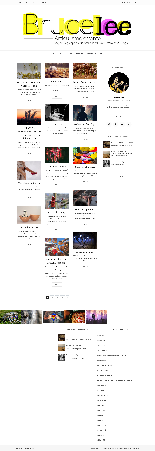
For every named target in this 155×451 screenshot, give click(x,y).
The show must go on (118, 161)
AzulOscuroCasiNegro (84, 124)
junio (101, 410)
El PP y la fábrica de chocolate (122, 142)
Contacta (44, 2)
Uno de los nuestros (29, 227)
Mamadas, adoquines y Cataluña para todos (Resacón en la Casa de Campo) (57, 264)
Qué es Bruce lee (31, 2)
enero (101, 435)
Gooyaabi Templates (132, 448)
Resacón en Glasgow (118, 152)
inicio (53, 54)
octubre (102, 390)
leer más (29, 100)
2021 (100, 336)
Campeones (57, 81)
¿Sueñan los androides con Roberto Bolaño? (57, 168)
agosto (101, 400)
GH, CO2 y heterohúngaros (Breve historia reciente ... (117, 380)
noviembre (103, 385)
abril (100, 420)
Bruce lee (31, 448)
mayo (101, 415)
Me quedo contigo (57, 212)
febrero (101, 430)
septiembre (103, 395)
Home (20, 2)
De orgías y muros (84, 252)
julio (100, 405)
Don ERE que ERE (85, 209)
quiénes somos (66, 54)
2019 (100, 345)
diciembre (102, 350)
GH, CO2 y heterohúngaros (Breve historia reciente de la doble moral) (29, 133)
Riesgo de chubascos (84, 167)
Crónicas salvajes (94, 54)
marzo (101, 425)
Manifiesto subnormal (29, 183)
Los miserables (57, 124)
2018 (100, 440)
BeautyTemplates (108, 448)
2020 (100, 341)
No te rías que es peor (84, 82)
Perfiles (79, 54)
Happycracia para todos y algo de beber (29, 84)
